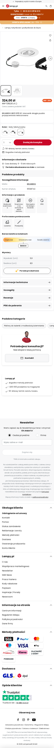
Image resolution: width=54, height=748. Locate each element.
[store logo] (13, 6)
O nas (5, 561)
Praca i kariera (9, 579)
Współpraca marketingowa (15, 566)
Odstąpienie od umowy (14, 513)
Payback (6, 588)
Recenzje (8, 297)
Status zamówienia (11, 526)
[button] (6, 90)
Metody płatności (10, 535)
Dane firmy (7, 623)
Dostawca (8, 668)
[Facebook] (19, 720)
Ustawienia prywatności (14, 725)
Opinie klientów (12, 685)
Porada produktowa (29, 271)
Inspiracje (7, 592)
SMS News (7, 575)
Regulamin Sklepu (10, 614)
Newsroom (7, 596)
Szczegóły (9, 290)
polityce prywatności (40, 497)
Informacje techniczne (16, 282)
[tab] (27, 528)
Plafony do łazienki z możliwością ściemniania (24, 325)
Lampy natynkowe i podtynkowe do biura (23, 28)
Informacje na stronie (16, 605)
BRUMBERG (31, 184)
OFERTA (25, 18)
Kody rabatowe (9, 583)
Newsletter (7, 570)
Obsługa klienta (12, 507)
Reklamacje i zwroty (12, 530)
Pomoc (5, 522)
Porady (16, 592)
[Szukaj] (46, 6)
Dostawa (6, 539)
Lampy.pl (8, 556)
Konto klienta (8, 548)
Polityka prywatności (12, 619)
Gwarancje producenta (13, 543)
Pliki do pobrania (13, 305)
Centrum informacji (11, 610)
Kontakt (6, 517)
